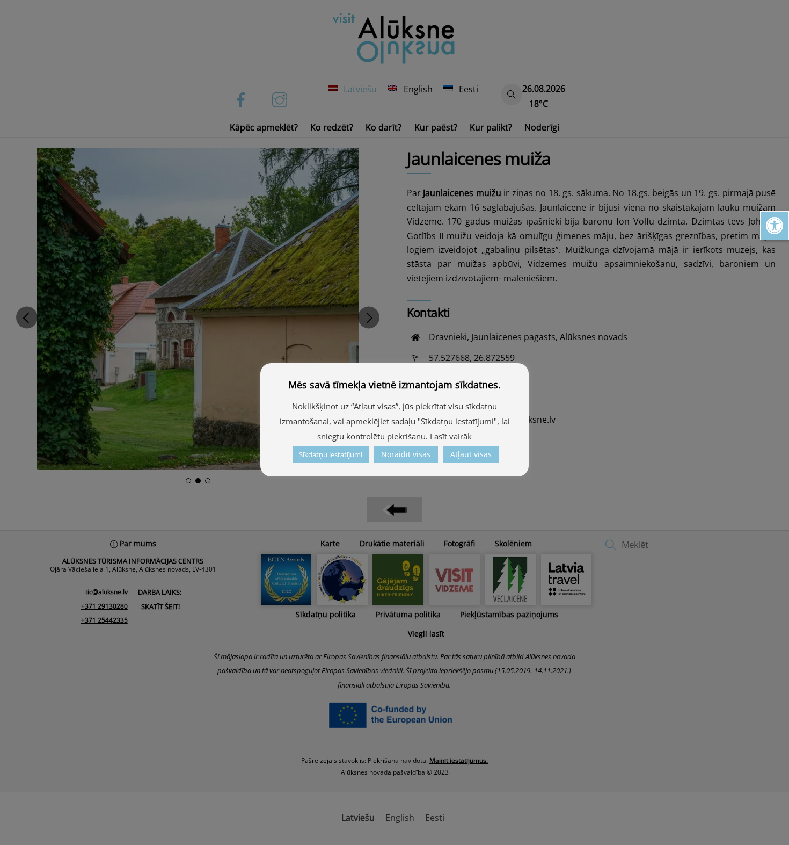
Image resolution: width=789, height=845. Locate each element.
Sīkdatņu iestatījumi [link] (330, 454)
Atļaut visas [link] (471, 454)
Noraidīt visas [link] (405, 454)
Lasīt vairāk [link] (451, 436)
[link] (774, 226)
